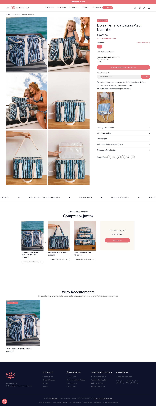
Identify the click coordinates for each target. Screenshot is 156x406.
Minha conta (71, 377)
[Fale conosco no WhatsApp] (4, 401)
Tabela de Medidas (143, 43)
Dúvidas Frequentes (98, 377)
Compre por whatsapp (124, 377)
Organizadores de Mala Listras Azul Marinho (82, 253)
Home (8, 14)
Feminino (61, 7)
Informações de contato (110, 402)
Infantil (84, 7)
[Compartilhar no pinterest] (119, 157)
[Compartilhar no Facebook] (109, 157)
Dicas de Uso (71, 386)
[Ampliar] (26, 44)
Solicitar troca (72, 383)
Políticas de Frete (97, 383)
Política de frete (88, 402)
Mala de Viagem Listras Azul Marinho (58, 253)
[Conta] (144, 8)
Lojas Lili (45, 386)
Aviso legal (97, 402)
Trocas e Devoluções (124, 85)
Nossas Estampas (49, 380)
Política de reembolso (45, 402)
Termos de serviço (75, 402)
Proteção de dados (98, 386)
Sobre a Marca (48, 377)
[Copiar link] (133, 157)
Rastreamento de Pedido (76, 380)
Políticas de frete (139, 82)
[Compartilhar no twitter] (114, 157)
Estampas (95, 7)
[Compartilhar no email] (128, 157)
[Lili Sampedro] (17, 7)
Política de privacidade (60, 402)
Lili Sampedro (53, 398)
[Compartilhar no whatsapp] (123, 157)
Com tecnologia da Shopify (103, 398)
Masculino (73, 7)
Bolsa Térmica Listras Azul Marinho (19, 349)
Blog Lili (45, 383)
